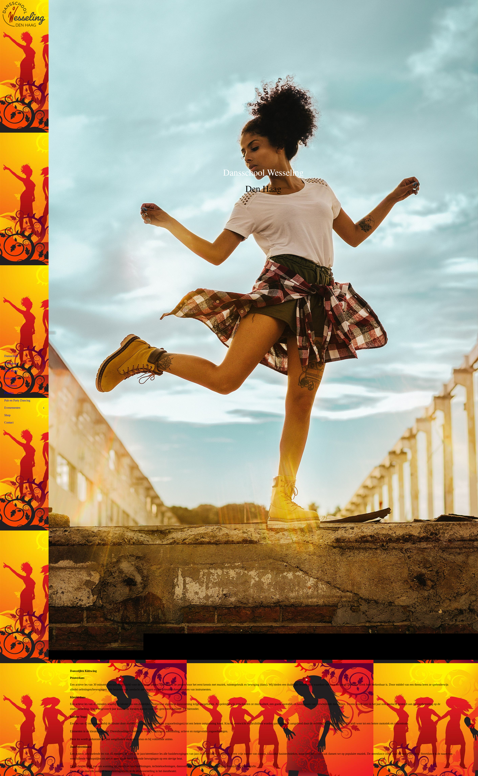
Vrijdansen (10, 385)
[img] (263, 330)
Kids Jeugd (11, 370)
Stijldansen (10, 363)
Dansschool (11, 356)
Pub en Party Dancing (17, 400)
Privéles (9, 393)
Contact (8, 422)
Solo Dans (10, 378)
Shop (7, 415)
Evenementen (12, 407)
